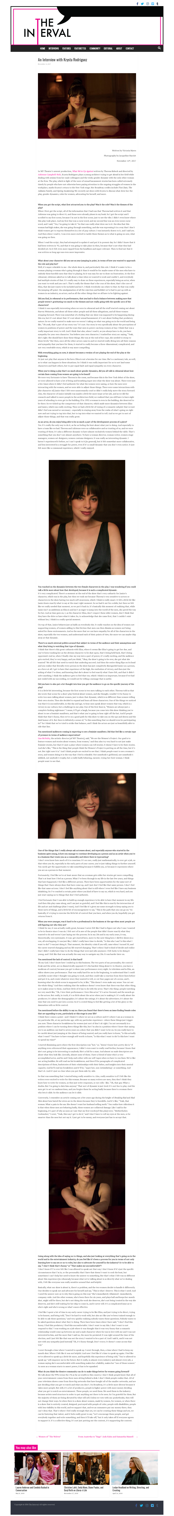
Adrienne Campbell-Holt (49, 174)
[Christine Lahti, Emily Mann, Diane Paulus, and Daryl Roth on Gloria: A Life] (86, 1454)
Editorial (108, 48)
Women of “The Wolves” (48, 1436)
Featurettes (80, 48)
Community (95, 48)
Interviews (54, 48)
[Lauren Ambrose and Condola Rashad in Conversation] (37, 1454)
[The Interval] (87, 25)
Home (42, 48)
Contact (130, 48)
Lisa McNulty (44, 738)
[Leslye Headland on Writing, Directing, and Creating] (134, 1454)
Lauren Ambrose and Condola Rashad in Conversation (32, 1489)
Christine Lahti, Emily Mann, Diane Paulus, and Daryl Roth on (83, 1489)
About (119, 48)
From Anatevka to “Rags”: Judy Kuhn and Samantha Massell (108, 1436)
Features (66, 48)
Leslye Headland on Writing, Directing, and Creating (130, 1489)
